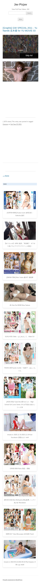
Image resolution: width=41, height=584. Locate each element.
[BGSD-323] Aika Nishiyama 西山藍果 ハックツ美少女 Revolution (20, 501)
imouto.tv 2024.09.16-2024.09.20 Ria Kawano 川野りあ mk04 (20, 563)
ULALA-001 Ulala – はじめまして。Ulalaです (20, 336)
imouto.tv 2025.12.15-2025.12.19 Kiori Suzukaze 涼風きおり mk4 (19, 436)
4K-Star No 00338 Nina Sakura (20, 305)
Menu (20, 19)
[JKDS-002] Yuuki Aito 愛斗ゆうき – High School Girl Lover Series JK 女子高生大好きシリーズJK (20, 404)
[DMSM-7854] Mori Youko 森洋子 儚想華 (19, 277)
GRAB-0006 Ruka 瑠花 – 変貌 (20, 468)
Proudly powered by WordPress (12, 580)
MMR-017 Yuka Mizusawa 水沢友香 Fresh (20, 534)
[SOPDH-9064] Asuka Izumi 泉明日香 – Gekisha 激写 (20, 214)
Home (6, 176)
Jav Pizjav (20, 4)
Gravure (5, 124)
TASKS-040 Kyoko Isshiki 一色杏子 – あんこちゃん (19, 369)
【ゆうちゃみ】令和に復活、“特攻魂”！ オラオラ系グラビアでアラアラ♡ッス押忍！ (19, 245)
